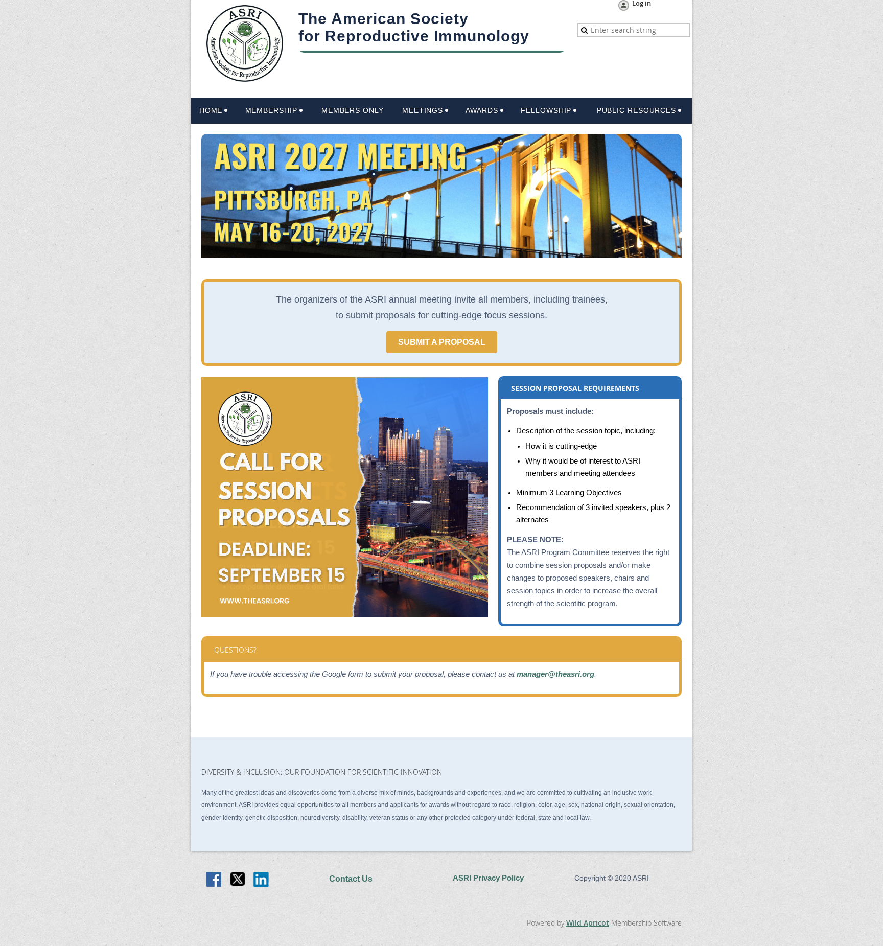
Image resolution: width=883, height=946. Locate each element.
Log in (641, 4)
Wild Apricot (587, 923)
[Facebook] (214, 880)
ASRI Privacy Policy (488, 878)
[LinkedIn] (261, 880)
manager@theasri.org (555, 674)
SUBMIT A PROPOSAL (441, 342)
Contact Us (351, 878)
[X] (238, 880)
